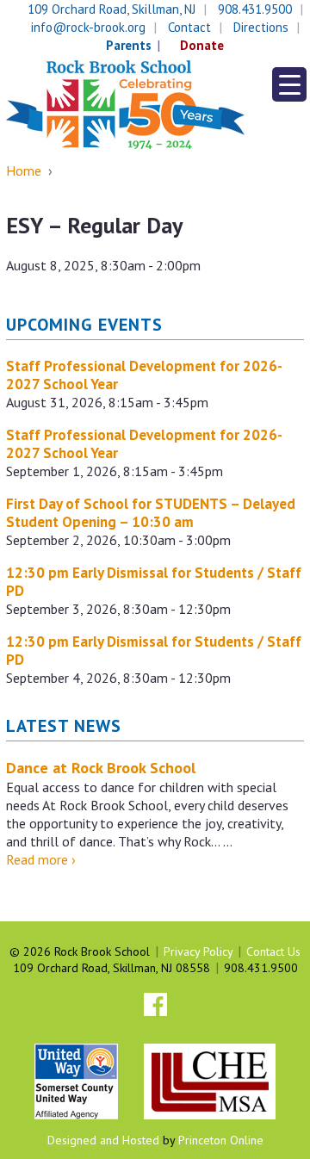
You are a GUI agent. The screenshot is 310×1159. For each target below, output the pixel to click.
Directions (260, 27)
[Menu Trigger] (289, 84)
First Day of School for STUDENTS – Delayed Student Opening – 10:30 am (150, 512)
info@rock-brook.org (88, 27)
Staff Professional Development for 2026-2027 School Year (144, 375)
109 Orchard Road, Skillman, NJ (111, 9)
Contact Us (273, 951)
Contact (189, 27)
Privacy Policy (198, 951)
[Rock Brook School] (125, 103)
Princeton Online (221, 1140)
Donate (202, 45)
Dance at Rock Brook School (100, 768)
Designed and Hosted (103, 1140)
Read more (41, 859)
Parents (129, 45)
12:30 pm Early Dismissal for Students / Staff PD (153, 581)
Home (23, 170)
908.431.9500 (255, 9)
